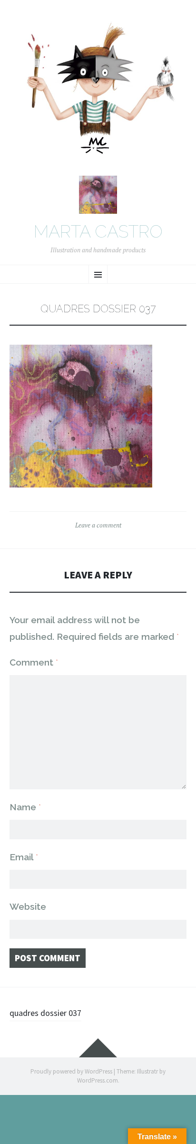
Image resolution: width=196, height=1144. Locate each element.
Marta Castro (98, 231)
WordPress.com (97, 1080)
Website (28, 906)
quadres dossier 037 (45, 1012)
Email (24, 857)
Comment (34, 662)
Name (25, 807)
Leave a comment (98, 525)
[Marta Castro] (98, 92)
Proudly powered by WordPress (71, 1071)
